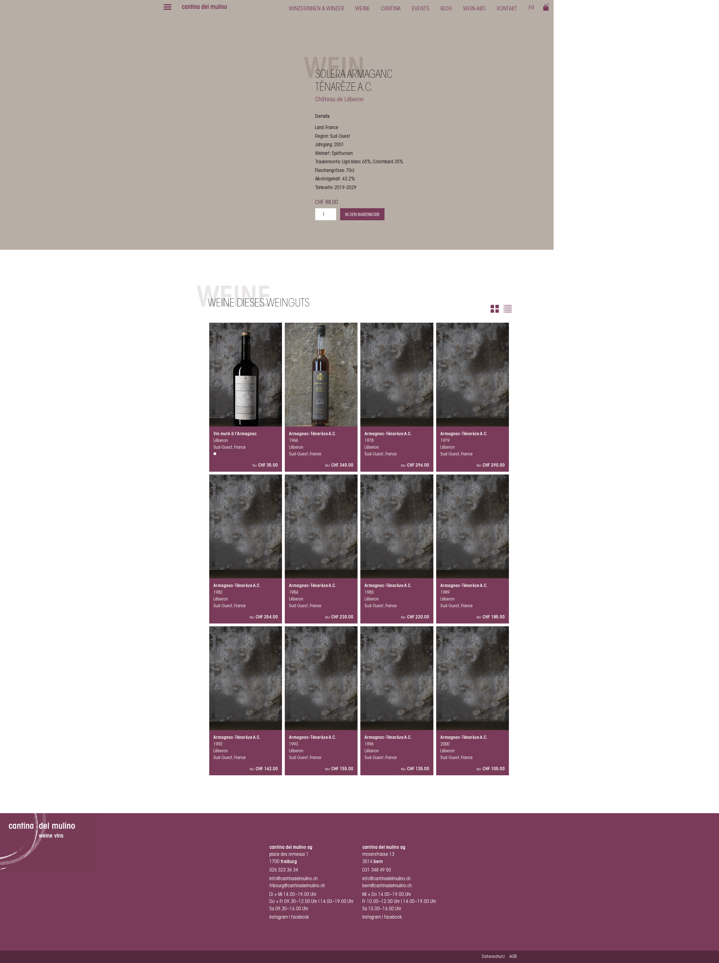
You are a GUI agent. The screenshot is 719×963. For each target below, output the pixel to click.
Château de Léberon (339, 100)
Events (420, 9)
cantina (391, 9)
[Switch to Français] (531, 9)
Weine (362, 9)
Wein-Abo (474, 9)
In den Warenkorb (362, 215)
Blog (446, 9)
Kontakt (507, 9)
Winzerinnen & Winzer (316, 9)
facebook (300, 917)
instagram (278, 917)
